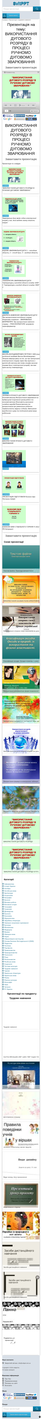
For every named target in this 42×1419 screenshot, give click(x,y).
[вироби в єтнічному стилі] (21, 1315)
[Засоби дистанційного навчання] (21, 1255)
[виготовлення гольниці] (21, 1105)
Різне (6, 957)
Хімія (6, 985)
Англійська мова (10, 891)
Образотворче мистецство (14, 939)
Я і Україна (8, 989)
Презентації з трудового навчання (20, 20)
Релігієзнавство (9, 959)
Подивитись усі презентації (9, 1339)
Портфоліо (8, 948)
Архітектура (8, 893)
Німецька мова (9, 934)
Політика (7, 946)
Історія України (9, 886)
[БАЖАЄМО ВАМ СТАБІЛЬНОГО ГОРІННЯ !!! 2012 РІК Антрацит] (14, 514)
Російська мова (9, 962)
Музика (7, 932)
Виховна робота (10, 902)
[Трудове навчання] (21, 1015)
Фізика (6, 978)
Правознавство (9, 950)
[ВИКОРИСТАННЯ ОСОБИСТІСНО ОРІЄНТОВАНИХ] (21, 589)
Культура (7, 925)
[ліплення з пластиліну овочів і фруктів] (21, 1135)
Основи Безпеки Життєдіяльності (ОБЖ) (19, 941)
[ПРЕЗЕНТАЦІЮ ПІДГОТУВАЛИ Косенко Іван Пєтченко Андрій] (14, 484)
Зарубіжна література (12, 920)
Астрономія (8, 895)
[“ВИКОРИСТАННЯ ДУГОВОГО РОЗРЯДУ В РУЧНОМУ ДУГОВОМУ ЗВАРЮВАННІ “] (14, 175)
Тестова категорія (10, 966)
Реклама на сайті (11, 1383)
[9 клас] (21, 1075)
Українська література (12, 973)
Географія (8, 907)
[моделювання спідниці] (21, 1195)
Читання (7, 987)
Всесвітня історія (10, 904)
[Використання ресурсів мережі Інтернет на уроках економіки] (21, 739)
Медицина (8, 930)
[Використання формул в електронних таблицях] (21, 770)
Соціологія (8, 964)
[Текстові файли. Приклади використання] (21, 559)
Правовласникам (11, 1381)
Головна (5, 20)
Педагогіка (8, 943)
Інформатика (9, 884)
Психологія (8, 955)
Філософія (8, 982)
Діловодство (8, 911)
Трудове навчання (11, 969)
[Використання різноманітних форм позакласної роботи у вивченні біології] (21, 679)
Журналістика (9, 918)
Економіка (8, 916)
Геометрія (8, 909)
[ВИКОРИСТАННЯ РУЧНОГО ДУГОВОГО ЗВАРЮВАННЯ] (14, 428)
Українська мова (10, 975)
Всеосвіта (8, 1385)
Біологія (7, 900)
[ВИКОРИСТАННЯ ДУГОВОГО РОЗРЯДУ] (21, 830)
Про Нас (8, 1379)
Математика (8, 927)
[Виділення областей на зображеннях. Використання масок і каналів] (21, 800)
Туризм (7, 971)
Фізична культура (10, 980)
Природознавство (10, 953)
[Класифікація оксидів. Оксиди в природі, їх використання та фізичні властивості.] (21, 649)
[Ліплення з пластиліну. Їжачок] (21, 1225)
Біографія (8, 898)
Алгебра (7, 888)
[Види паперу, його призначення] (21, 1165)
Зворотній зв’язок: (18, 1363)
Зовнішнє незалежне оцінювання (16, 923)
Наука (6, 936)
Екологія (7, 914)
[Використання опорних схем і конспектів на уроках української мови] (21, 619)
